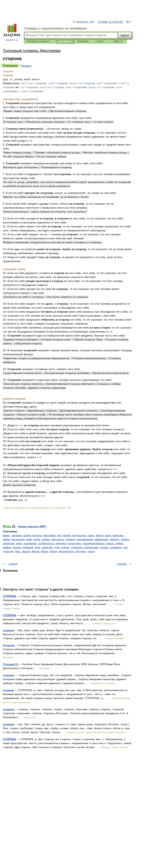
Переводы (82, 41)
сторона (8, 630)
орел (19, 543)
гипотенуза (79, 535)
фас (17, 551)
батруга (37, 535)
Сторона (8, 645)
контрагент (18, 539)
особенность (46, 543)
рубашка (27, 547)
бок (59, 535)
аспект (27, 535)
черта (91, 551)
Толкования (64, 41)
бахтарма (50, 535)
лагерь (46, 539)
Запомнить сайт (85, 21)
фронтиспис (66, 551)
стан (57, 547)
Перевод (26, 65)
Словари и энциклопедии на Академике (55, 28)
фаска (35, 551)
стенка (65, 547)
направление (84, 539)
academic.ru (12, 40)
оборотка (8, 543)
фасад (26, 551)
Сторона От (10, 664)
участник (8, 551)
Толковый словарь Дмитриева (39, 41)
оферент (61, 543)
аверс (6, 535)
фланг (44, 551)
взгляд (67, 535)
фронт (53, 551)
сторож (13, 563)
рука (37, 547)
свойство (47, 547)
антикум (17, 535)
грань (91, 535)
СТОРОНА (9, 596)
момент (70, 539)
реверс (7, 547)
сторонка (76, 547)
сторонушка (91, 547)
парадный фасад (93, 543)
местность (58, 539)
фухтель (81, 551)
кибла (6, 539)
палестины (74, 543)
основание (30, 543)
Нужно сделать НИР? (32, 526)
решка (17, 547)
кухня (36, 539)
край (29, 539)
